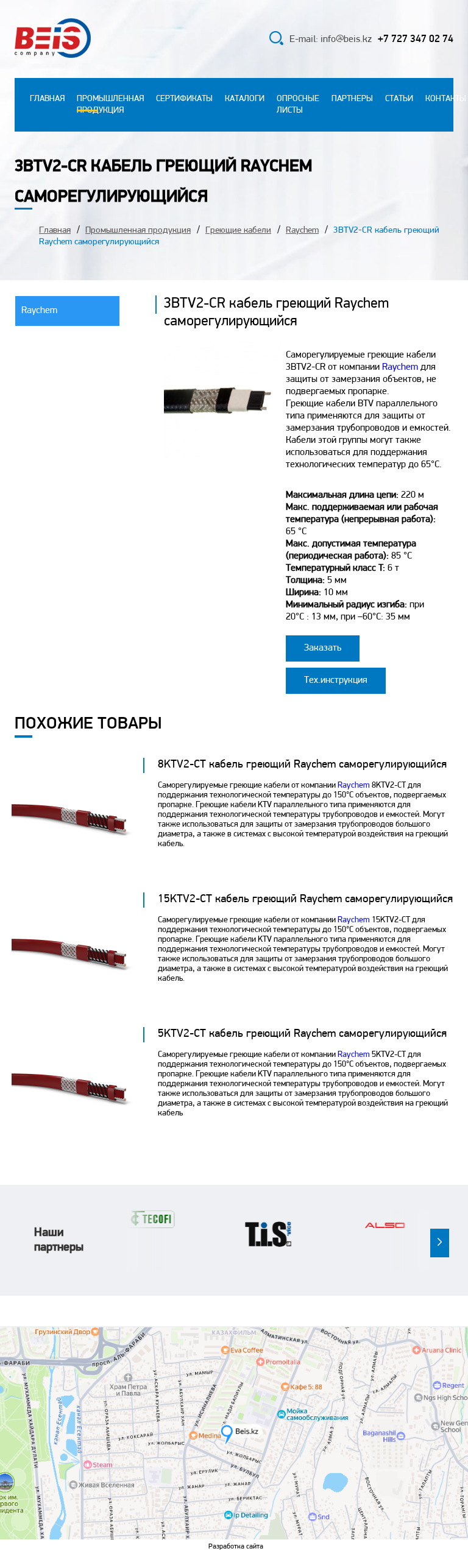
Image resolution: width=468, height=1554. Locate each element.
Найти (247, 40)
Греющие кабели (238, 230)
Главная (47, 99)
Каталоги (244, 99)
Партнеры (352, 99)
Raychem (302, 230)
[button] (439, 1243)
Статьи (399, 99)
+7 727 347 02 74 (415, 39)
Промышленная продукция (138, 230)
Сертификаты (184, 99)
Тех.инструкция (335, 680)
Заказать (322, 648)
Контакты (445, 99)
